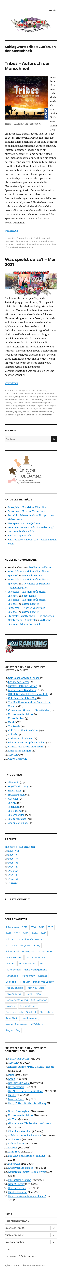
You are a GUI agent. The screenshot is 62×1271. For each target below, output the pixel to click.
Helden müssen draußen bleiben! (27, 1196)
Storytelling (46, 1012)
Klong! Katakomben (19, 1131)
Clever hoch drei (25, 393)
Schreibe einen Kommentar (20, 247)
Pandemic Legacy (43, 981)
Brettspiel (9, 241)
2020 (50, 927)
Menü (52, 10)
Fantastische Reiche (19, 1179)
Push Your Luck (36, 987)
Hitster (12, 1095)
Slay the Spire (16, 1099)
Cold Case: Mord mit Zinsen (24, 677)
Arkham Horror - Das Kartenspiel (24, 939)
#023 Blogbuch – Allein (21, 531)
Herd (11, 722)
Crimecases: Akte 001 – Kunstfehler (28, 710)
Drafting (10, 963)
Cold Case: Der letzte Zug (22, 698)
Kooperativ (28, 975)
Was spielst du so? (26, 390)
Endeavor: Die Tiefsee (20, 738)
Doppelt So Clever (23, 396)
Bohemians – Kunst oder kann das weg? (31, 527)
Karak (11, 1078)
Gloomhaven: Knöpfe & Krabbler (27, 742)
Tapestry (18, 412)
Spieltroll (20, 244)
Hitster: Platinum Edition (22, 686)
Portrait (12, 802)
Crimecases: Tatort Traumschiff (26, 746)
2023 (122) (13, 862)
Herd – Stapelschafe (19, 535)
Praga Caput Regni (27, 405)
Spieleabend (15, 810)
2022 (17, 933)
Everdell (12, 1147)
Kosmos (33, 241)
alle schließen (27, 846)
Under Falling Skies (14, 415)
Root (49, 408)
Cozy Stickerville (17, 758)
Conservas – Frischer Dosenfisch (26, 511)
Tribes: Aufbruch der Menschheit (41, 244)
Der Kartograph (17, 1188)
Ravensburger (14, 994)
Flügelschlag (13, 969)
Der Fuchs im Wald (19, 1082)
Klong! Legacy (16, 1184)
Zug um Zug (13, 1030)
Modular (25, 981)
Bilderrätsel (14, 790)
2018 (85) (12, 883)
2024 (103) (13, 858)
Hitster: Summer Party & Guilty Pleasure (31, 1066)
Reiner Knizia (33, 994)
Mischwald (14, 1163)
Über (8, 1249)
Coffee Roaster (30, 603)
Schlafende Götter (18, 681)
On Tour (13, 1119)
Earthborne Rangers (19, 750)
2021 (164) (13, 871)
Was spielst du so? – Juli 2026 (25, 523)
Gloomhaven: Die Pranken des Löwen (29, 1123)
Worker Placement (17, 1024)
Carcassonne (11, 393)
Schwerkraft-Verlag (17, 1000)
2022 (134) (13, 867)
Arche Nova (14, 1139)
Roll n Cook (41, 408)
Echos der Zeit (16, 718)
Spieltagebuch (14, 1012)
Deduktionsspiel (35, 957)
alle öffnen (11, 846)
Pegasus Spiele (14, 987)
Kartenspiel (12, 975)
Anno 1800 (14, 1151)
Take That (11, 1018)
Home (8, 1213)
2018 (33, 238)
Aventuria (41, 390)
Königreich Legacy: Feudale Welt (27, 1171)
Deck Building (14, 957)
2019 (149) (13, 879)
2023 (26, 933)
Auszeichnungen (15, 1235)
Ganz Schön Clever (21, 402)
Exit (42, 963)
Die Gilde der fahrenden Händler (26, 1155)
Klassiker (13, 798)
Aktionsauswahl (43, 238)
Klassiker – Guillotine (39, 567)
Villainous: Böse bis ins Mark (24, 1135)
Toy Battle (14, 726)
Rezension (23, 238)
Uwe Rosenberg (29, 1018)
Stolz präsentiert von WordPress (30, 1265)
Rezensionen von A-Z (17, 1220)
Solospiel (11, 1006)
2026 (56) (13, 850)
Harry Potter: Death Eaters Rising (27, 1103)
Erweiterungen (16, 794)
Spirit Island (29, 595)
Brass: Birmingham (19, 1111)
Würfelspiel (37, 1024)
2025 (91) (12, 854)
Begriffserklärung (18, 786)
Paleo (11, 1074)
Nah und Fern (16, 1143)
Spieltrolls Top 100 (15, 1228)
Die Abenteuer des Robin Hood (25, 1091)
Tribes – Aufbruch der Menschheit (27, 66)
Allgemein (13, 782)
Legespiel (42, 241)
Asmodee (11, 945)
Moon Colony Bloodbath (22, 690)
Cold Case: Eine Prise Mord (23, 730)
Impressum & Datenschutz (20, 1256)
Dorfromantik (16, 1087)
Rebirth (12, 734)
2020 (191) (13, 875)
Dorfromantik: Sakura (20, 714)
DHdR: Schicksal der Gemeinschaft (28, 694)
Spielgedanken (16, 814)
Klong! (14, 405)
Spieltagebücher (17, 818)
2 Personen (12, 927)
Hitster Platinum (17, 1192)
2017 (24, 927)
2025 (43, 933)
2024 (35, 933)
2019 (41, 927)
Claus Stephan (22, 241)
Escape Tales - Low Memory (30, 399)
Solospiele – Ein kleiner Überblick (27, 507)
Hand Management (35, 969)
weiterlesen (11, 230)
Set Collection (39, 1000)
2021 (8, 933)
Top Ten (13, 754)
